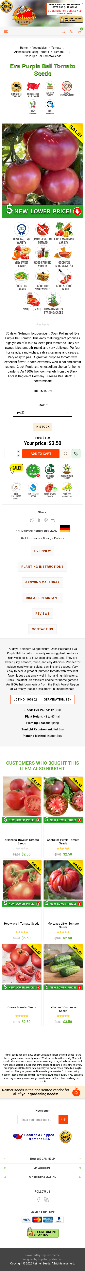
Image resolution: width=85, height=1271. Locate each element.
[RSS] (46, 1199)
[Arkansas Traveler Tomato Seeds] (22, 796)
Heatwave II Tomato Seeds (21, 923)
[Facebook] (38, 1199)
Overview (42, 551)
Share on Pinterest (46, 520)
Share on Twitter (32, 520)
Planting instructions (42, 566)
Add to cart (41, 453)
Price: (38, 437)
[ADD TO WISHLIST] (65, 453)
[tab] (42, 551)
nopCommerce (50, 1255)
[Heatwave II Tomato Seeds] (22, 880)
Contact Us (42, 629)
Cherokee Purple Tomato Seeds (63, 841)
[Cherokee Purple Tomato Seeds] (63, 796)
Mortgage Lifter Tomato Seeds (63, 925)
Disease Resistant (42, 598)
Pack (41, 405)
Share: (42, 512)
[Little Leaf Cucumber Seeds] (63, 963)
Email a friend (53, 520)
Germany (50, 531)
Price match (76, 453)
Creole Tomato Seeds (22, 1007)
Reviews (42, 613)
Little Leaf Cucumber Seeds (63, 1009)
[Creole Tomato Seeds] (22, 963)
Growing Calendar (42, 582)
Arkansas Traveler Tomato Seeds (22, 841)
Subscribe (63, 1119)
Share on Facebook (39, 520)
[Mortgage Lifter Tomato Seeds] (63, 880)
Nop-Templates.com (50, 1259)
